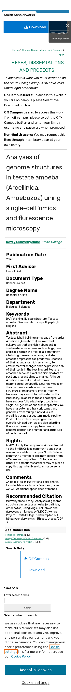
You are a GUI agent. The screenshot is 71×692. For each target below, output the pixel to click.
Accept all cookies (36, 670)
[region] (35, 654)
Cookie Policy (21, 656)
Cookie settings (36, 682)
